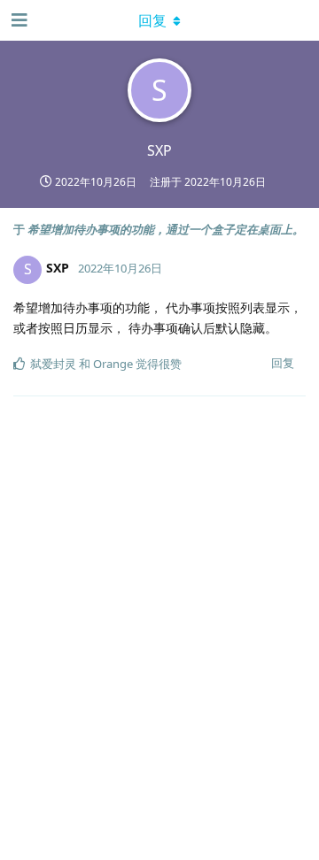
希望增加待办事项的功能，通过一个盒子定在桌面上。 (165, 229)
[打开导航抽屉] (17, 20)
